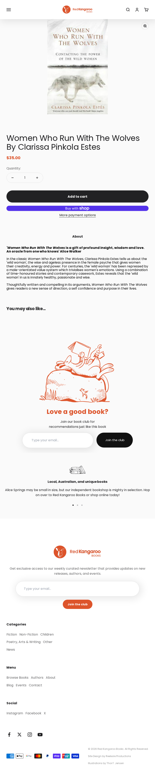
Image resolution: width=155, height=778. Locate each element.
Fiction (11, 634)
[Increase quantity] (37, 178)
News (10, 649)
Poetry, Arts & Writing (23, 642)
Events (21, 685)
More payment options (77, 215)
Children (47, 634)
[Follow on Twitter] (19, 734)
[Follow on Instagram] (29, 734)
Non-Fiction (28, 634)
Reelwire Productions (118, 756)
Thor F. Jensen (115, 763)
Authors (37, 677)
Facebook (33, 713)
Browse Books (17, 677)
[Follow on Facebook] (9, 734)
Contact (35, 685)
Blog (9, 685)
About (51, 677)
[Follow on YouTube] (40, 734)
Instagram (14, 713)
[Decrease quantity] (12, 178)
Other (47, 642)
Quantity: (13, 168)
